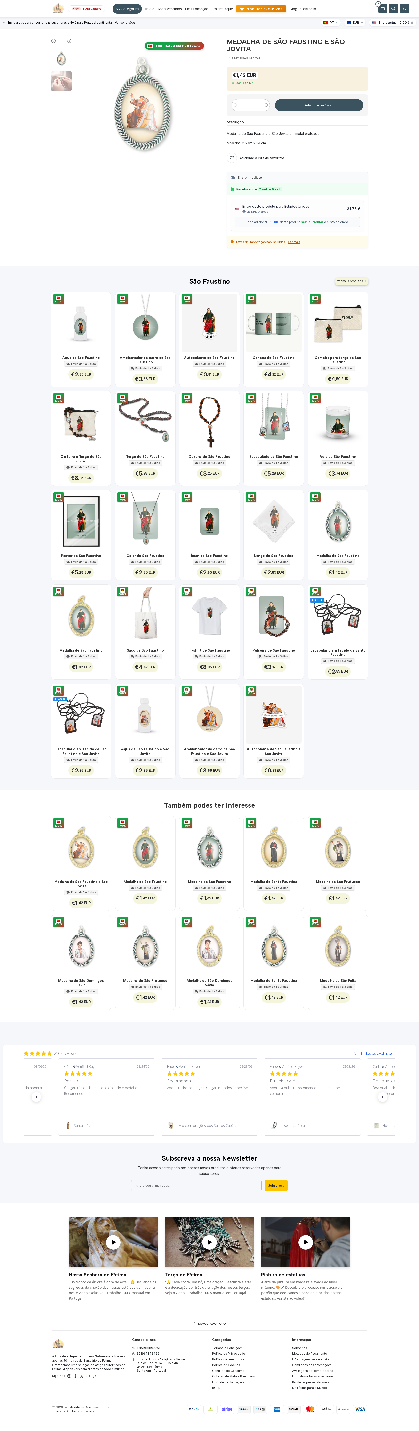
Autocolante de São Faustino (209, 358)
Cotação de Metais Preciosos (233, 1376)
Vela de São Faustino (338, 456)
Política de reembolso (228, 1359)
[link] (106, 1125)
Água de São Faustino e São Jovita (145, 751)
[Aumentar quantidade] (266, 105)
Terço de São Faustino (145, 456)
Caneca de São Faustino (274, 358)
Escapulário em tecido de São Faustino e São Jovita (81, 751)
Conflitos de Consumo (228, 1371)
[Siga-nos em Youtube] (88, 1376)
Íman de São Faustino (209, 556)
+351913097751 (148, 1348)
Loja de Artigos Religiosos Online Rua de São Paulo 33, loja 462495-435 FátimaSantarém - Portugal (161, 1365)
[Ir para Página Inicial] (58, 9)
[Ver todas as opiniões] (209, 1052)
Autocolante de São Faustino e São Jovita (274, 751)
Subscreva (276, 1185)
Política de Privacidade (228, 1353)
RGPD (216, 1388)
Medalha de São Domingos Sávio (81, 982)
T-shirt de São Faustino (209, 650)
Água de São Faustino (81, 358)
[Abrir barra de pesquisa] (393, 8)
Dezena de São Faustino (209, 456)
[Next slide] (66, 42)
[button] (127, 9)
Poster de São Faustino (81, 556)
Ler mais (294, 242)
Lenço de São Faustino (273, 556)
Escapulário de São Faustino (273, 456)
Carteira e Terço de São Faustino (81, 458)
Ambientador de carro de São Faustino (145, 360)
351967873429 (148, 1353)
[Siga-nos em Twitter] (82, 1376)
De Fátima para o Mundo (309, 1388)
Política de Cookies (226, 1365)
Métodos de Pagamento (309, 1353)
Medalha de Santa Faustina (273, 882)
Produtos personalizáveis (310, 1382)
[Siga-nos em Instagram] (69, 1376)
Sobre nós (299, 1348)
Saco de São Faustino (145, 650)
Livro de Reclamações (228, 1382)
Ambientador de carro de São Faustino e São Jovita (209, 751)
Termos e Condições (227, 1348)
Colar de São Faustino (145, 556)
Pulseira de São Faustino (273, 650)
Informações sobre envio (310, 1359)
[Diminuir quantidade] (235, 105)
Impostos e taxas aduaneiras (313, 1376)
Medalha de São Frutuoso (338, 882)
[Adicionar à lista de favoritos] (104, 322)
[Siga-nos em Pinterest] (94, 1376)
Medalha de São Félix (338, 980)
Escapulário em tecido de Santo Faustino (338, 652)
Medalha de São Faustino (338, 556)
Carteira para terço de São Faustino (338, 360)
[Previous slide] (56, 42)
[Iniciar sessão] (404, 8)
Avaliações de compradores (312, 1371)
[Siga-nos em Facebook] (75, 1376)
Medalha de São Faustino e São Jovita (81, 884)
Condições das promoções (312, 1365)
